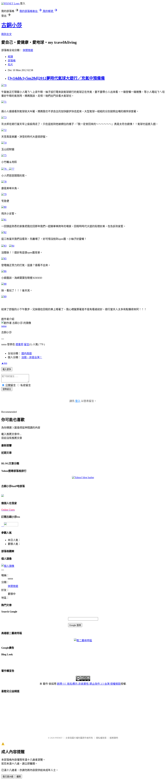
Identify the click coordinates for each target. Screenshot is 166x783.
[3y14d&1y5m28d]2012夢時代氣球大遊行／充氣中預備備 (56, 78)
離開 (19, 776)
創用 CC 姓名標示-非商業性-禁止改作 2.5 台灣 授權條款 (89, 683)
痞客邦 (19, 344)
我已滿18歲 (8, 776)
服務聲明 (114, 738)
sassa (3, 326)
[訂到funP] (2, 496)
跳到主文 (6, 34)
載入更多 (7, 369)
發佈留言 (7, 389)
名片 (10, 64)
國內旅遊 (26, 353)
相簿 (10, 56)
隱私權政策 (101, 738)
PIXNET (58, 738)
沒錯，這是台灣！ (31, 357)
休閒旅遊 (28, 50)
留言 (26, 344)
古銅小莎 (11, 25)
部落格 (12, 60)
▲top (4, 363)
